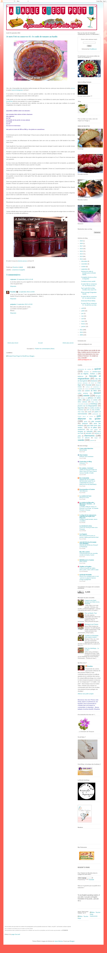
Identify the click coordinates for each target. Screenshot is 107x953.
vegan (96, 437)
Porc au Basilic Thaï (91, 613)
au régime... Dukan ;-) (89, 374)
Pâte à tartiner (83, 561)
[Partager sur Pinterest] (34, 267)
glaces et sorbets (91, 400)
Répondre (13, 286)
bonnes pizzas (22, 261)
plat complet (96, 421)
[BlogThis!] (29, 267)
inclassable (80, 404)
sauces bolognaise (17, 90)
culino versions (83, 393)
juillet (83, 311)
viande (81, 440)
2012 (81, 259)
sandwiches (81, 429)
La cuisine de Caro (85, 496)
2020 (81, 243)
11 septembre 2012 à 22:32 (24, 304)
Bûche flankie (83, 450)
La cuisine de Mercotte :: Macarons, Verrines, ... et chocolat (87, 504)
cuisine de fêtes (91, 391)
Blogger (72, 941)
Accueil (40, 343)
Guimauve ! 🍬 (83, 463)
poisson (85, 423)
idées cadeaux (82, 402)
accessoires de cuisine (84, 369)
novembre (84, 264)
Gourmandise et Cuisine (87, 489)
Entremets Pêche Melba (88, 301)
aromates (86, 371)
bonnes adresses (83, 383)
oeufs (89, 411)
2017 (81, 246)
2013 (81, 256)
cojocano (13, 279)
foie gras (98, 396)
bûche (92, 383)
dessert (97, 393)
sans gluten (94, 429)
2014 (81, 254)
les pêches (9, 101)
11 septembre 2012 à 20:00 (26, 292)
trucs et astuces (84, 437)
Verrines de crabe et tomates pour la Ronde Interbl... (88, 273)
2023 (81, 241)
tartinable (88, 433)
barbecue (80, 376)
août (82, 308)
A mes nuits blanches (86, 448)
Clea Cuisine (83, 455)
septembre (84, 269)
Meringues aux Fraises (91, 624)
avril (82, 318)
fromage (83, 398)
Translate (91, 879)
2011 (81, 329)
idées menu (94, 402)
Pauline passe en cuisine (85, 416)
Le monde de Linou (85, 526)
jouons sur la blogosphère (87, 406)
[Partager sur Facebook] (33, 267)
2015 (81, 251)
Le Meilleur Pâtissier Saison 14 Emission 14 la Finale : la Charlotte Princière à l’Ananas (88, 508)
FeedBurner (93, 49)
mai (82, 316)
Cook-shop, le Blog (85, 461)
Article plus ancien (68, 343)
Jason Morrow (58, 941)
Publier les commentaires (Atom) (44, 348)
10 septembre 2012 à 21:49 (25, 279)
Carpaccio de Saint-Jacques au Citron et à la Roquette (92, 602)
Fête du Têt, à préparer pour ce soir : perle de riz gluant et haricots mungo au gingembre (89, 578)
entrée (86, 395)
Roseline (13, 292)
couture (86, 388)
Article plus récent (13, 343)
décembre (84, 261)
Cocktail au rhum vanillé (88, 281)
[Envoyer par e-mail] (28, 267)
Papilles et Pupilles (85, 566)
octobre (83, 266)
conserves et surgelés (18, 270)
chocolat (88, 385)
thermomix (89, 435)
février (83, 324)
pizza (85, 421)
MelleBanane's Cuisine (86, 560)
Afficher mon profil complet (85, 693)
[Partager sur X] (31, 267)
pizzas (73, 88)
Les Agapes (83, 534)
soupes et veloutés (85, 431)
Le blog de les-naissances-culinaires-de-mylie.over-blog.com (87, 516)
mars (83, 321)
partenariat (95, 414)
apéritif (97, 369)
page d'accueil (15, 934)
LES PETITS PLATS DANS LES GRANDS (87, 543)
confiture (88, 387)
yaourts (92, 440)
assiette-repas (96, 371)
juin (82, 313)
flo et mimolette (84, 478)
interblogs (93, 404)
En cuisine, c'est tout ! (86, 468)
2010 (81, 332)
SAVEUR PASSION (85, 574)
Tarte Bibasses (83, 491)
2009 (81, 335)
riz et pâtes (92, 427)
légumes (81, 408)
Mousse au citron (84, 497)
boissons (94, 381)
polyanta (13, 304)
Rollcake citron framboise (86, 456)
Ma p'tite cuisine (84, 552)
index (86, 404)
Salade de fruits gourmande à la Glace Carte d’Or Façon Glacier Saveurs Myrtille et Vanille (88, 471)
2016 (81, 248)
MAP (88, 409)
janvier (83, 326)
